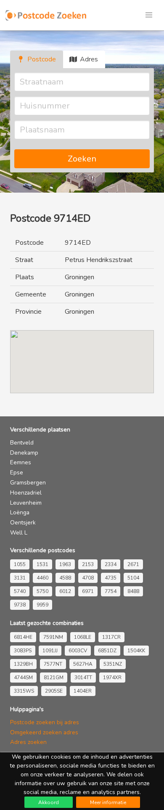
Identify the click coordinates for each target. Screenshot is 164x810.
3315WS (24, 691)
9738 (20, 604)
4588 (65, 577)
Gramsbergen (28, 483)
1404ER (83, 691)
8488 (133, 591)
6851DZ (107, 650)
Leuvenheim (26, 503)
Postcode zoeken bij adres (44, 722)
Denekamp (24, 453)
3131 (20, 577)
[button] (149, 15)
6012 (65, 591)
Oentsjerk (23, 523)
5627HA (83, 664)
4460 (42, 577)
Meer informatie (108, 802)
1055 (20, 564)
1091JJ (50, 650)
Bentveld (22, 443)
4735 (110, 577)
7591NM (53, 637)
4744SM (23, 677)
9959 (42, 604)
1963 (65, 564)
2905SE (54, 691)
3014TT (83, 677)
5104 (133, 577)
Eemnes (20, 462)
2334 (110, 564)
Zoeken (82, 158)
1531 (42, 564)
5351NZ (112, 664)
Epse (16, 472)
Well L (18, 533)
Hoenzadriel (26, 493)
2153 (88, 564)
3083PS (23, 650)
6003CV (78, 650)
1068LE (82, 637)
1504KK (136, 650)
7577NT (53, 664)
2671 (133, 564)
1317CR (111, 637)
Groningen (79, 277)
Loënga (19, 512)
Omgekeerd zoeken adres (44, 732)
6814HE (23, 637)
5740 (20, 591)
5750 (42, 591)
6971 (88, 591)
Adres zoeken (28, 742)
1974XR (112, 677)
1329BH (23, 664)
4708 (88, 577)
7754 (110, 591)
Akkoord (48, 802)
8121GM (53, 677)
